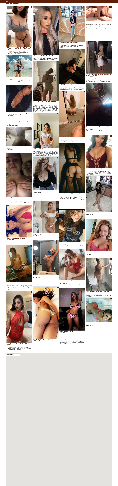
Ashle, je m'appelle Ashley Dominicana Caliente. (70, 137)
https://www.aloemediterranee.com (12, 125)
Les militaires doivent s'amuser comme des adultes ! (18, 282)
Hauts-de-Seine (15, 3)
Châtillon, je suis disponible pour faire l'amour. (43, 55)
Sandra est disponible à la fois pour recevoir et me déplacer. (97, 292)
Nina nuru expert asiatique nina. (13, 78)
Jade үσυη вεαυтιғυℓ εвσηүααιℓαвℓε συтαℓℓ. (43, 339)
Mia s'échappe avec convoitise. (93, 213)
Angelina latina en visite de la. (66, 84)
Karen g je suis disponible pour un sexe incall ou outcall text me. (98, 252)
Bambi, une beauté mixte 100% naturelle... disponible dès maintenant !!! (72, 194)
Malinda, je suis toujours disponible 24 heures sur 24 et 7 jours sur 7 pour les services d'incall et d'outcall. (18, 48)
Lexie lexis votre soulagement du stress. (15, 238)
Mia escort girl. (36, 276)
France (11, 3)
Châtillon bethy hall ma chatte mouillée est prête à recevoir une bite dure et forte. (18, 113)
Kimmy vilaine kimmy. (38, 234)
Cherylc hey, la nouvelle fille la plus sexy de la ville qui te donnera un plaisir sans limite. (98, 323)
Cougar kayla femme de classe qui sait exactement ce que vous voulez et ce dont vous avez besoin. (72, 281)
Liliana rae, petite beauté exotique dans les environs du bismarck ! (19, 344)
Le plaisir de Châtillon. (38, 148)
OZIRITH (7, 1)
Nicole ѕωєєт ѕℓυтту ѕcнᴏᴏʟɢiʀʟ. (40, 191)
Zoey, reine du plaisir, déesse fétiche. (94, 168)
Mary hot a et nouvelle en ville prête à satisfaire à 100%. (44, 102)
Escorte (7, 3)
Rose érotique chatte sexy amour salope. (69, 42)
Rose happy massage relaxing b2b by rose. (96, 21)
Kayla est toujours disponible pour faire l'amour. (70, 243)
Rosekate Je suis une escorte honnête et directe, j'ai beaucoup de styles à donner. (18, 198)
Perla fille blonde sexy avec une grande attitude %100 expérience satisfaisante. (98, 75)
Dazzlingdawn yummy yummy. (66, 331)
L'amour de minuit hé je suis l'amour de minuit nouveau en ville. (18, 147)
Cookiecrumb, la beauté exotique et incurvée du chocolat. (97, 127)
